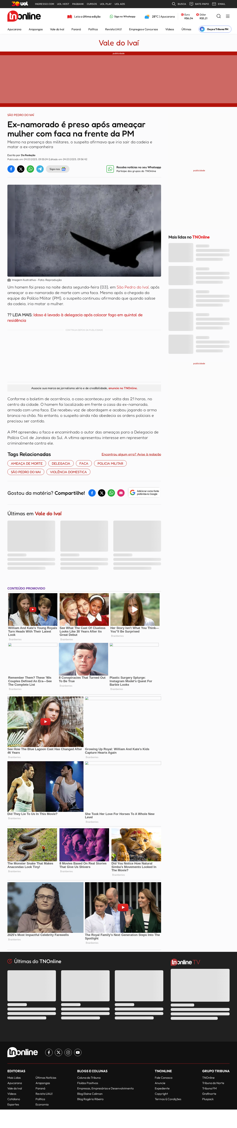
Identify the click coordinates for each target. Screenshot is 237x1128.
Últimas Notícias (46, 1077)
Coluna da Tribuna (89, 1077)
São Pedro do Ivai (26, 472)
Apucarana (14, 29)
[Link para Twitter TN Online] (58, 1052)
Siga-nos (55, 168)
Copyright (161, 1093)
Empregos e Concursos (143, 29)
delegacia (61, 463)
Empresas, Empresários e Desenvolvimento (105, 1088)
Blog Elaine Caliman (90, 1093)
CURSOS (92, 4)
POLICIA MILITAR (110, 463)
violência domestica (68, 472)
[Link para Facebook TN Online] (49, 1052)
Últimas (186, 29)
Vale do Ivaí (57, 29)
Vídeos (169, 29)
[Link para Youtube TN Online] (77, 1052)
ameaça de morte (27, 463)
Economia (42, 1104)
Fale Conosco (163, 1077)
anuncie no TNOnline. (123, 388)
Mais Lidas (14, 1077)
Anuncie (160, 1083)
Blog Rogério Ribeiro (90, 1099)
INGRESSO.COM (44, 4)
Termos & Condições (168, 1099)
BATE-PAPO (202, 4)
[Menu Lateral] (228, 16)
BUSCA (182, 4)
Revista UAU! (113, 29)
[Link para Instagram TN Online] (68, 1052)
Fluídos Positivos (87, 1083)
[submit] (219, 16)
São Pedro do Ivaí (132, 287)
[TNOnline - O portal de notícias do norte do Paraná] (24, 16)
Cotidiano (13, 1099)
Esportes (13, 1104)
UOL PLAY (106, 4)
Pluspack (208, 1099)
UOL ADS (120, 4)
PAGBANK (78, 4)
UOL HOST (63, 4)
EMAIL (221, 4)
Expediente (162, 1088)
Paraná (76, 29)
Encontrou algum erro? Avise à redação (131, 454)
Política (93, 29)
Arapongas (36, 29)
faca (83, 463)
